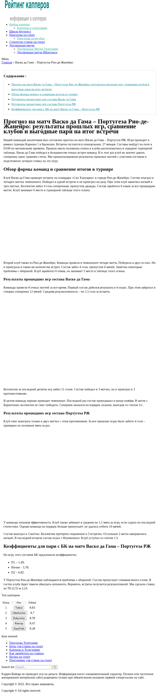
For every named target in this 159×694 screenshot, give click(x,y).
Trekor (18, 607)
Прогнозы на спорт (22, 35)
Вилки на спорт (19, 656)
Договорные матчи (22, 45)
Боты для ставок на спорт (26, 646)
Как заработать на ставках (26, 653)
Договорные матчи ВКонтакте (37, 52)
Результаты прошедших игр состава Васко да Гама (43, 99)
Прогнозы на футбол (31, 38)
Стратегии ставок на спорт (27, 42)
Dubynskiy (19, 618)
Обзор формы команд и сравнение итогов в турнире (44, 94)
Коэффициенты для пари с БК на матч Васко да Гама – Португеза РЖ (55, 109)
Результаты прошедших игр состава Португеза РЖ (43, 104)
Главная (7, 62)
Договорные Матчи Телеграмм (37, 49)
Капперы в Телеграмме (24, 649)
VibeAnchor (18, 613)
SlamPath (18, 628)
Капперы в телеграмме (32, 28)
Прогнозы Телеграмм (23, 642)
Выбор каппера (19, 24)
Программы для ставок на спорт (30, 660)
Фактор (19, 623)
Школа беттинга (20, 31)
